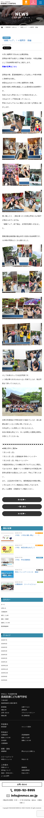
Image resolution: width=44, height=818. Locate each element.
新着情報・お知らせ (11, 27)
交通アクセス (26, 707)
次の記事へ (22, 513)
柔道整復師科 (4, 626)
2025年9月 (4, 676)
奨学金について (5, 770)
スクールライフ (7, 757)
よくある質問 (5, 776)
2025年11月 (4, 669)
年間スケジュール (6, 759)
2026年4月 (4, 651)
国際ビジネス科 (26, 740)
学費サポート (5, 767)
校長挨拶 (3, 727)
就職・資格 (5, 749)
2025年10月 (4, 672)
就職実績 (3, 751)
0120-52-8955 (24, 790)
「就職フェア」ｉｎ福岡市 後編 (28, 27)
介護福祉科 (4, 611)
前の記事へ (22, 499)
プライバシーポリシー (28, 712)
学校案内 (4, 724)
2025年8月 (4, 680)
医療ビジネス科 (5, 622)
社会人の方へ (26, 773)
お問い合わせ (5, 712)
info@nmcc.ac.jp (24, 796)
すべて (3, 604)
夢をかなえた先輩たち (28, 751)
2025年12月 (4, 665)
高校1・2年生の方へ (7, 773)
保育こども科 (4, 615)
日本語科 (3, 740)
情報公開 (3, 715)
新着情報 (3, 707)
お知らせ (3, 608)
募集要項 (24, 767)
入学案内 (4, 765)
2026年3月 (4, 654)
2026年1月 (4, 662)
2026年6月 (4, 643)
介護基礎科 (4, 743)
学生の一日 (25, 759)
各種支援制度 (26, 770)
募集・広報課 (4, 619)
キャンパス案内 (26, 727)
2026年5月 (4, 647)
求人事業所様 (26, 715)
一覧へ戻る (22, 506)
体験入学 (3, 710)
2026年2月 (4, 658)
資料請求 (24, 710)
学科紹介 (4, 732)
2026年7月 (4, 640)
